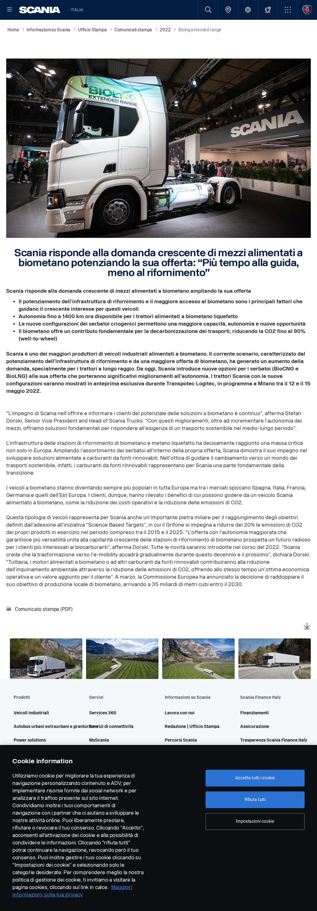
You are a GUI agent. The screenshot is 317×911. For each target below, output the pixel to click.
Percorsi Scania (181, 740)
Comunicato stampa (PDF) (44, 609)
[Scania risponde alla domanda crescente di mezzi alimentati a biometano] (46, 658)
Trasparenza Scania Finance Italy (269, 740)
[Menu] (10, 10)
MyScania (99, 740)
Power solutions (30, 740)
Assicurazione (254, 726)
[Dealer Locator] (228, 10)
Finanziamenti (254, 713)
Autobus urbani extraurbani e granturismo (43, 726)
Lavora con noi (179, 713)
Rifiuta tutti (255, 799)
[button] (287, 10)
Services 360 (102, 713)
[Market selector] (248, 10)
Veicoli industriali (31, 713)
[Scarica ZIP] (307, 626)
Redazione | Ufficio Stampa (192, 726)
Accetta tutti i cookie (255, 778)
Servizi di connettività (111, 726)
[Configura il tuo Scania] (267, 10)
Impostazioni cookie (255, 821)
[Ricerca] (208, 10)
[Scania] (39, 10)
